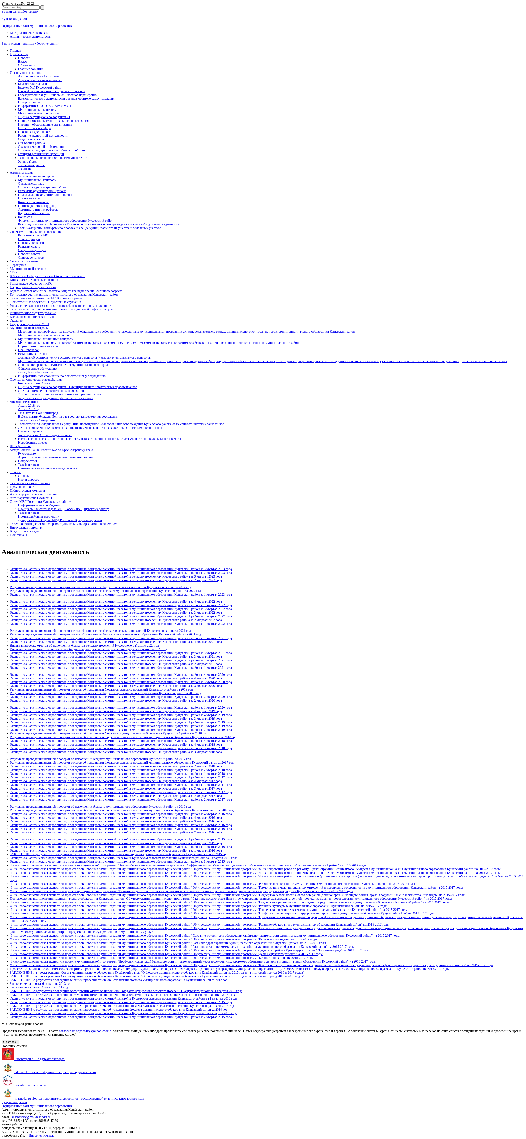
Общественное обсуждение (37, 368)
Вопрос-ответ (27, 461)
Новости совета (29, 254)
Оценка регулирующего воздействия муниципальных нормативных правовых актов (77, 387)
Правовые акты (29, 198)
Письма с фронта (30, 431)
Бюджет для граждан (32, 83)
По (12, 898)
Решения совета (29, 246)
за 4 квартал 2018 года (206, 744)
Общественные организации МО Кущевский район (46, 298)
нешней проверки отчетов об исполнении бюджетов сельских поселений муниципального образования (118, 737)
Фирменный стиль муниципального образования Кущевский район (65, 220)
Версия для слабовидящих (20, 11)
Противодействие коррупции (38, 206)
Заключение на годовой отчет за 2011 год (39, 987)
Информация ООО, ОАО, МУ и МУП (44, 106)
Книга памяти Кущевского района (34, 279)
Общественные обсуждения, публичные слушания (45, 302)
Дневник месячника (24, 401)
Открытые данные (31, 183)
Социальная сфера (31, 139)
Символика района (31, 143)
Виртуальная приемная (18, 43)
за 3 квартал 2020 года (206, 685)
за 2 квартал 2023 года (206, 580)
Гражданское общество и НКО (31, 283)
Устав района (27, 161)
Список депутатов (31, 257)
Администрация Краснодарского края (55, 1072)
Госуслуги (30, 1085)
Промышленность (22, 487)
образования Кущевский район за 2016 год (203, 810)
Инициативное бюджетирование (33, 313)
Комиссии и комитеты (33, 202)
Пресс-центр (19, 54)
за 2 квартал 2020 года (206, 700)
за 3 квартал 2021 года (206, 656)
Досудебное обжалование (36, 372)
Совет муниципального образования (35, 231)
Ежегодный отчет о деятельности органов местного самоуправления (66, 98)
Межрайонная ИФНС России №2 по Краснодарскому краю (51, 450)
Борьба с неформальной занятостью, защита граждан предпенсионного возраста (66, 291)
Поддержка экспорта (40, 1059)
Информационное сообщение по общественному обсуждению (62, 376)
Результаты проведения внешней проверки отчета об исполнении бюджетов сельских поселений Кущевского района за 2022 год (100, 587)
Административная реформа (38, 209)
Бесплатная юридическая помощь (33, 316)
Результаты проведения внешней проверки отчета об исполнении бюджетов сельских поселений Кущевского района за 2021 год (100, 630)
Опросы (15, 472)
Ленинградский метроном (36, 420)
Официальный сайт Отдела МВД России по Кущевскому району (63, 509)
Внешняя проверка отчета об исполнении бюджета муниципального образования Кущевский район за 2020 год (88, 649)
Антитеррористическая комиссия (33, 494)
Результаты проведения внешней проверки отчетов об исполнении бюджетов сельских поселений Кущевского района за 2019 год (101, 689)
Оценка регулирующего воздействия (44, 117)
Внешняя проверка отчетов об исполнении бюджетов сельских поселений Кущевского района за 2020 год (84, 645)
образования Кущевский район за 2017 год (203, 762)
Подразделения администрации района (45, 194)
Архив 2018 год (29, 405)
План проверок (28, 350)
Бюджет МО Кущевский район (39, 87)
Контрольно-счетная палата (29, 33)
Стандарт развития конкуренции (41, 154)
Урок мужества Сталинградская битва (45, 435)
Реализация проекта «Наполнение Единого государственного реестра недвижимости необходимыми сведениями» (98, 224)
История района (29, 102)
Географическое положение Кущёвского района (51, 91)
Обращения (18, 265)
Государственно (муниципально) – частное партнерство (57, 95)
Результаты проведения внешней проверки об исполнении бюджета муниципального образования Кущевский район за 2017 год (100, 759)
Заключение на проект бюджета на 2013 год (40, 983)
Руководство (27, 453)
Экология (24, 169)
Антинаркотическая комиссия (31, 498)
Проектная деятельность (35, 132)
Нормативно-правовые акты (38, 346)
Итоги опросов (28, 479)
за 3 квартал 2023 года (206, 576)
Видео (22, 61)
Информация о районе (25, 72)
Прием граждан (29, 239)
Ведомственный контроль (36, 176)
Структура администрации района (42, 187)
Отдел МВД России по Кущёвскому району (40, 501)
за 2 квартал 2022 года (206, 620)
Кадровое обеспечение (34, 213)
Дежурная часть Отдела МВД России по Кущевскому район (60, 520)
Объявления (26, 65)
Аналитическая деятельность (30, 36)
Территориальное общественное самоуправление (52, 157)
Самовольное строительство (30, 483)
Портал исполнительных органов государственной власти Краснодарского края (79, 1098)
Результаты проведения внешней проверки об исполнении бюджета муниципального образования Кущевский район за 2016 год (100, 806)
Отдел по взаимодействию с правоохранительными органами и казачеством (63, 524)
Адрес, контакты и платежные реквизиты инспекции (55, 457)
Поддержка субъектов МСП (29, 324)
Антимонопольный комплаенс (39, 76)
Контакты (25, 217)
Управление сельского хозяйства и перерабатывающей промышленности (61, 305)
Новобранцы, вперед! (33, 442)
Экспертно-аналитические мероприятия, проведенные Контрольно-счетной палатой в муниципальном (82, 799)
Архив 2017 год (29, 409)
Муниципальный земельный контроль (45, 335)
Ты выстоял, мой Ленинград (38, 413)
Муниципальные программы (38, 113)
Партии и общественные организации (45, 124)
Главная (15, 50)
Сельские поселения (24, 261)
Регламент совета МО (33, 235)
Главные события (30, 69)
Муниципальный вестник (28, 268)
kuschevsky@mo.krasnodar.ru (31, 1117)
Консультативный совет (35, 383)
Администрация (21, 172)
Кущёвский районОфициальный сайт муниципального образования (37, 1104)
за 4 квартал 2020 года (206, 678)
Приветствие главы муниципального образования (53, 120)
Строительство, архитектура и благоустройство (51, 150)
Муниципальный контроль (37, 109)
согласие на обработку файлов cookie (85, 1031)
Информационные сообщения (39, 505)
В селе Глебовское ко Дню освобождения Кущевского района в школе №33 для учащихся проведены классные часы (99, 438)
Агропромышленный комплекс (40, 80)
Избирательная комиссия (27, 490)
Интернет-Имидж (41, 1135)
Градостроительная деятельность (33, 287)
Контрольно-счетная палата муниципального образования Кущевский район (64, 294)
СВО (13, 272)
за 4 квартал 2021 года (206, 641)
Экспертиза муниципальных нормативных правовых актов (60, 394)
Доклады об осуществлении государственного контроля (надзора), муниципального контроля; (84, 357)
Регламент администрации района (42, 191)
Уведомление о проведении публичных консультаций (55, 398)
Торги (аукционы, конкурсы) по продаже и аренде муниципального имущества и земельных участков (89, 228)
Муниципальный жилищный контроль (45, 339)
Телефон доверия (30, 464)
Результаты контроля (32, 353)
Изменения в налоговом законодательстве (47, 468)
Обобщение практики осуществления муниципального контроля (63, 365)
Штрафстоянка (20, 446)
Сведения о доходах (32, 250)
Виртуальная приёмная (26, 527)
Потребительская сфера (34, 128)
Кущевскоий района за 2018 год (213, 737)
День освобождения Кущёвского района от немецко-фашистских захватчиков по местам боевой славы (90, 427)
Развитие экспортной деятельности (43, 135)
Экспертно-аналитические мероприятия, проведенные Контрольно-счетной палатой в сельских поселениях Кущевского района (100, 576)
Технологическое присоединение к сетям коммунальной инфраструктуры (61, 309)
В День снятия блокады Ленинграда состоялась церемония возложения (68, 416)
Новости (24, 58)
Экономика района (31, 165)
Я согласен (10, 1041)
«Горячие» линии (47, 43)
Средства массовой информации (41, 146)
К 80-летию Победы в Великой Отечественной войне (47, 276)
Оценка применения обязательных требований (51, 390)
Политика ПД (19, 535)
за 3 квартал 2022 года (206, 612)
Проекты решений (31, 242)
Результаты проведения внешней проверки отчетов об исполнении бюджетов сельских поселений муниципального (91, 762)
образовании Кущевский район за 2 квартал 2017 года (193, 799)
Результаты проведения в (27, 737)
